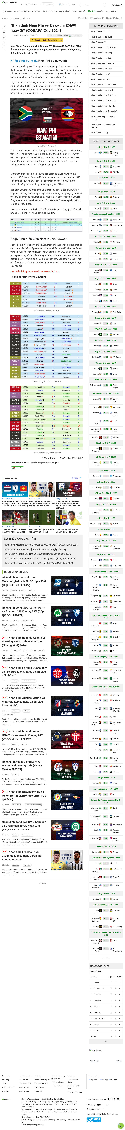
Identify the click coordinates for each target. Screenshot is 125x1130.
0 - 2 (105, 940)
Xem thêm (42, 883)
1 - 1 (105, 585)
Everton (96, 413)
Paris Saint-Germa (117, 184)
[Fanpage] (108, 1099)
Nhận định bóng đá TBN (101, 37)
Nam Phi (19, 468)
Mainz (31, 590)
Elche (97, 197)
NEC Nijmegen (95, 870)
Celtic (97, 863)
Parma (96, 259)
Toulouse (95, 295)
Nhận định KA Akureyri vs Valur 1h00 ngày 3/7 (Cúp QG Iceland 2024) (39, 563)
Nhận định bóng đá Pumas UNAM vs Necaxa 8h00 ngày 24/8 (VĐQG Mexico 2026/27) (22, 735)
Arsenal (96, 399)
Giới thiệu (71, 1076)
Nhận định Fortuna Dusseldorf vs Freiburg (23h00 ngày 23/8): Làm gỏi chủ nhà (24, 671)
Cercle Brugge (115, 386)
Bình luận (82, 11)
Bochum (14, 621)
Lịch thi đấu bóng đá (114, 18)
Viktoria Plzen (115, 663)
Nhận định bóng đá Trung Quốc (104, 111)
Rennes (96, 183)
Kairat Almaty (96, 911)
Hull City (96, 407)
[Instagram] (113, 1099)
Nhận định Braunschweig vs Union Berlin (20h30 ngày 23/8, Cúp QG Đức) (24, 795)
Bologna (96, 208)
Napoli (115, 253)
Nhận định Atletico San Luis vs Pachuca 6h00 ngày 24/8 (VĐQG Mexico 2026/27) (22, 765)
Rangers (96, 772)
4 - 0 (105, 476)
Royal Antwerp (96, 271)
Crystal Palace (115, 414)
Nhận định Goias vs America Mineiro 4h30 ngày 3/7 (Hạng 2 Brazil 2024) (40, 558)
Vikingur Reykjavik (95, 723)
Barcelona (116, 197)
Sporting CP (15, 651)
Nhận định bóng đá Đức (101, 69)
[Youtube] (118, 1099)
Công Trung (49, 458)
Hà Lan (14, 835)
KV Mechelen (116, 547)
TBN (38, 11)
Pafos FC (116, 816)
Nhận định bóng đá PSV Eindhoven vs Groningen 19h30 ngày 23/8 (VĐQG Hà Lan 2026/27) (24, 825)
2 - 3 (105, 700)
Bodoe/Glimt (117, 869)
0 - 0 (105, 596)
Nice (97, 290)
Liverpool (116, 231)
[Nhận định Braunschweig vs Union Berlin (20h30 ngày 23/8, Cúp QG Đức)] (67, 800)
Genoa (96, 253)
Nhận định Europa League (102, 63)
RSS (88, 1099)
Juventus (15, 865)
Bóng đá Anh (23, 1080)
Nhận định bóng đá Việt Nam (103, 47)
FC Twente (95, 695)
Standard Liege (95, 463)
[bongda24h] (3, 11)
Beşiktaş (95, 577)
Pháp (60, 11)
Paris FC (116, 301)
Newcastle (95, 231)
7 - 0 (105, 607)
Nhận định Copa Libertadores (103, 85)
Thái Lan (96, 499)
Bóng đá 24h (83, 18)
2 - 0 (105, 462)
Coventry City (116, 400)
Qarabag (116, 695)
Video (113, 11)
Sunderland (117, 421)
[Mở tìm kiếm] (103, 5)
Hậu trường (39, 1087)
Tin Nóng (5, 1080)
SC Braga (95, 824)
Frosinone (26, 865)
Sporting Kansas (37, 651)
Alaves (115, 783)
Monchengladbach (17, 590)
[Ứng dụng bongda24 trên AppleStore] (113, 1080)
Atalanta (96, 166)
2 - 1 (105, 750)
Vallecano (95, 783)
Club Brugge (94, 385)
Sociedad (116, 487)
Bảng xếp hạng (99, 966)
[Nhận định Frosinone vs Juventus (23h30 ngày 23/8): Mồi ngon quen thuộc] (67, 860)
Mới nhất (48, 5)
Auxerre (115, 535)
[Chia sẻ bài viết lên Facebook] (4, 27)
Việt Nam (27, 11)
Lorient (115, 290)
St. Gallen (116, 637)
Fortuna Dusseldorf (28, 681)
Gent (97, 744)
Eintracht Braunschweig (33, 805)
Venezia (96, 374)
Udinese (96, 565)
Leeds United (115, 430)
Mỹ (26, 651)
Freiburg (14, 681)
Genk (115, 270)
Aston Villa (15, 711)
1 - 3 (105, 722)
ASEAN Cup (18, 11)
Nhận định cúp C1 (98, 42)
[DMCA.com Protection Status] (93, 1122)
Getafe (96, 153)
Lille (114, 323)
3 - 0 (105, 399)
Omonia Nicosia (115, 680)
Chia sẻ (118, 1061)
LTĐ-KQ (74, 11)
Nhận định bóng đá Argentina (103, 95)
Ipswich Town (96, 422)
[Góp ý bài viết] (4, 43)
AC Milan (116, 172)
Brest (115, 284)
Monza (115, 560)
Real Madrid (117, 312)
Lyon (114, 295)
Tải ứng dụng (94, 1076)
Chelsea (97, 1012)
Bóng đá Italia (23, 1091)
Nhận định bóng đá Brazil (102, 90)
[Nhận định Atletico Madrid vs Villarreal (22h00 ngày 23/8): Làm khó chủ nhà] (67, 706)
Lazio (115, 208)
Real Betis (95, 487)
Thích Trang (94, 1061)
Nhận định (91, 11)
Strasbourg (117, 476)
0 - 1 (105, 601)
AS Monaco (117, 357)
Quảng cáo (104, 1105)
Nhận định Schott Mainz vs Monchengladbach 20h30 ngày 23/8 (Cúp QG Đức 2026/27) (24, 581)
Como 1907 (117, 565)
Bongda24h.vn (112, 1114)
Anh (34, 11)
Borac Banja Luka (117, 723)
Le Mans (96, 284)
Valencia (96, 242)
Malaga (115, 899)
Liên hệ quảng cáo (75, 1092)
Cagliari (115, 259)
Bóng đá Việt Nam (25, 1076)
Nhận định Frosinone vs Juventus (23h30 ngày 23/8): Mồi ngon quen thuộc (22, 855)
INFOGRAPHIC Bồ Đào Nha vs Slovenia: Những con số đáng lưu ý (38, 554)
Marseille (95, 476)
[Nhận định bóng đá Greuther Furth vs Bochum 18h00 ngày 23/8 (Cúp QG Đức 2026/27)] (67, 616)
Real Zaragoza (95, 450)
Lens (97, 535)
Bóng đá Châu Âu (25, 1084)
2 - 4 (105, 717)
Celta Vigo (116, 242)
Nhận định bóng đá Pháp (101, 53)
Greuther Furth (27, 621)
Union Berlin (16, 805)
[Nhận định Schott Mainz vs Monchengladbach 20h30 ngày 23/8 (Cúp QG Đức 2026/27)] (67, 585)
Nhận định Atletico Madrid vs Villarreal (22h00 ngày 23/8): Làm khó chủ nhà (23, 701)
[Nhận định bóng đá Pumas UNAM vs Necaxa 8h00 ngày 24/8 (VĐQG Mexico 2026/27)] (67, 739)
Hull (95, 1036)
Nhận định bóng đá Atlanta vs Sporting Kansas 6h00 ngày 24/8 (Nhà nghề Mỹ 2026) (24, 641)
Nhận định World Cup (100, 79)
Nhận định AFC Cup (99, 133)
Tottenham (116, 437)
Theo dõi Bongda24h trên (58, 35)
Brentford (95, 437)
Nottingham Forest (95, 430)
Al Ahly (115, 852)
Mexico (14, 745)
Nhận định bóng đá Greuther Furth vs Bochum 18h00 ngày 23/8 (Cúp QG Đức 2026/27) (23, 611)
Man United (117, 407)
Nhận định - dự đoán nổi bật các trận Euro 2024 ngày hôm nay (35, 549)
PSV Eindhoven (27, 835)
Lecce (115, 374)
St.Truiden (95, 678)
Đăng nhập (118, 5)
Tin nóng (9, 11)
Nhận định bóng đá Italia (101, 58)
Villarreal (27, 711)
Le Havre (95, 357)
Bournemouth (117, 225)
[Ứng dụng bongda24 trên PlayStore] (104, 1080)
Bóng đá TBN (23, 1087)
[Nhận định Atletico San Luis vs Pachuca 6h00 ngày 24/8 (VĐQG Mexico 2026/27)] (67, 770)
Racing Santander (116, 154)
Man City (95, 225)
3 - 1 (105, 448)
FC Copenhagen (117, 950)
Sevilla (115, 524)
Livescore (38, 1091)
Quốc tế (66, 11)
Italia (51, 11)
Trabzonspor (94, 601)
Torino (96, 172)
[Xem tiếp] (106, 1041)
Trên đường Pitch (68, 4)
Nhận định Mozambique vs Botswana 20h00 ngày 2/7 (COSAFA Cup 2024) (41, 545)
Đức (55, 11)
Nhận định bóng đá (23, 60)
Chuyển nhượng (103, 11)
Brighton (96, 219)
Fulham (96, 1030)
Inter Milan (95, 560)
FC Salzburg (117, 927)
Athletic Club (117, 448)
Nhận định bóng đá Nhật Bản (103, 106)
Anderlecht (116, 910)
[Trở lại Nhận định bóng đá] (4, 49)
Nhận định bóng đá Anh (101, 32)
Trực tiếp (5, 1091)
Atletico (96, 346)
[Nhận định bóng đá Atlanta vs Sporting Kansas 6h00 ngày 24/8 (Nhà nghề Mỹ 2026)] (67, 646)
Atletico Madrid (8, 715)
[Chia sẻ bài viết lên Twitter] (4, 32)
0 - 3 (105, 910)
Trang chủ (6, 1076)
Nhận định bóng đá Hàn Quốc (104, 101)
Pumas (24, 745)
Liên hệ (92, 1105)
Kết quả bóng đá (97, 18)
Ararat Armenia (116, 586)
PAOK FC (95, 651)
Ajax (114, 717)
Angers (96, 323)
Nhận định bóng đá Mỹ (100, 74)
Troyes (96, 301)
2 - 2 (105, 708)
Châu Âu (44, 11)
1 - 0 (105, 487)
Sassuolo (116, 166)
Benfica (96, 794)
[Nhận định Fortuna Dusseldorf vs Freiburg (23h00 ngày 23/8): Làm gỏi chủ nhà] (67, 676)
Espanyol (95, 312)
